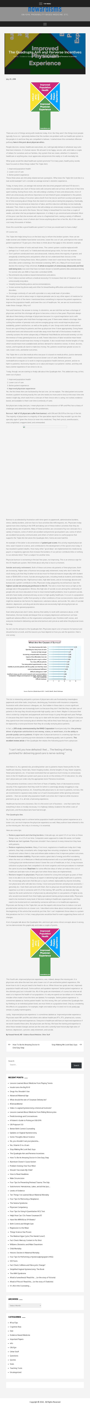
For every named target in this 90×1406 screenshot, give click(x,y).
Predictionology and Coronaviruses (23, 1116)
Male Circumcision (17, 1178)
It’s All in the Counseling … (20, 1286)
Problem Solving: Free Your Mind (22, 1166)
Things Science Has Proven (20, 1232)
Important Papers (16, 1339)
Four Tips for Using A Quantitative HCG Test (27, 1211)
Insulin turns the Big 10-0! (20, 1087)
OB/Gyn (13, 1347)
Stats (12, 1364)
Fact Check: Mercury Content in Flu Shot (26, 1240)
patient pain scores (49, 543)
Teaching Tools (16, 1368)
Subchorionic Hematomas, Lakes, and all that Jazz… (30, 1186)
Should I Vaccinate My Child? (21, 1170)
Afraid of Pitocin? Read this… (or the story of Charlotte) (31, 1282)
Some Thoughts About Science (22, 1137)
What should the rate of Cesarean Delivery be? (28, 1100)
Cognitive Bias (15, 1327)
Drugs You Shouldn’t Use (20, 1091)
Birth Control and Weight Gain (22, 1224)
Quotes (13, 1360)
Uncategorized (15, 1372)
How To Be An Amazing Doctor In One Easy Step (29, 1158)
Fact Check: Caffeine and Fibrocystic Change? (27, 1265)
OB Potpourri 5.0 (16, 1124)
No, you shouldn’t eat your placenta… (24, 1141)
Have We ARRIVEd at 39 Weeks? (22, 1220)
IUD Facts (14, 1261)
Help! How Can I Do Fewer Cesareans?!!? (26, 1215)
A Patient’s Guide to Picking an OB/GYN (25, 1120)
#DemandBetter (16, 1104)
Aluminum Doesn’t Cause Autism (23, 1162)
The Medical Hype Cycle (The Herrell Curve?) (27, 1236)
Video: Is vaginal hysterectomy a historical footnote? (30, 1108)
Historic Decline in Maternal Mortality (24, 1253)
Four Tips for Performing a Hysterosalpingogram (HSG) (31, 1257)
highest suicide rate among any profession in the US (26, 586)
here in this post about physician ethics (28, 142)
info (11, 1343)
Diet (11, 1331)
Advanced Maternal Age (19, 1095)
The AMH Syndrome (18, 1273)
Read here (31, 869)
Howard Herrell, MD (15, 1035)
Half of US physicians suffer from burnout (30, 413)
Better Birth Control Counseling (22, 1129)
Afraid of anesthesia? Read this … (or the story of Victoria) (32, 1277)
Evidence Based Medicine (32, 1035)
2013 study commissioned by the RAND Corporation (33, 728)
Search (11, 1061)
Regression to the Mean (19, 1228)
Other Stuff (46, 1035)
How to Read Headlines (19, 1174)
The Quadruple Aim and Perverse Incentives (27, 1153)
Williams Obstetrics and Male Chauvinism (26, 1244)
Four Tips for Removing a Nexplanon (24, 1199)
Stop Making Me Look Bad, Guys (23, 1149)
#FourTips (14, 1323)
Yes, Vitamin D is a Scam (19, 1145)
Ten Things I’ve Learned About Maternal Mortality (29, 1195)
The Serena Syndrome (18, 1203)
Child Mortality (15, 1248)
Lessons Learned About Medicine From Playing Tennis (31, 1083)
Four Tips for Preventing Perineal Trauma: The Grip (30, 1182)
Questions (14, 1356)
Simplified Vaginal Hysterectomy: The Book (27, 1269)
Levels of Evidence (17, 1191)
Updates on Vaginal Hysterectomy (23, 1133)
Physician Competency (19, 1207)
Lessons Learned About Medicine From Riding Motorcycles (33, 1112)
